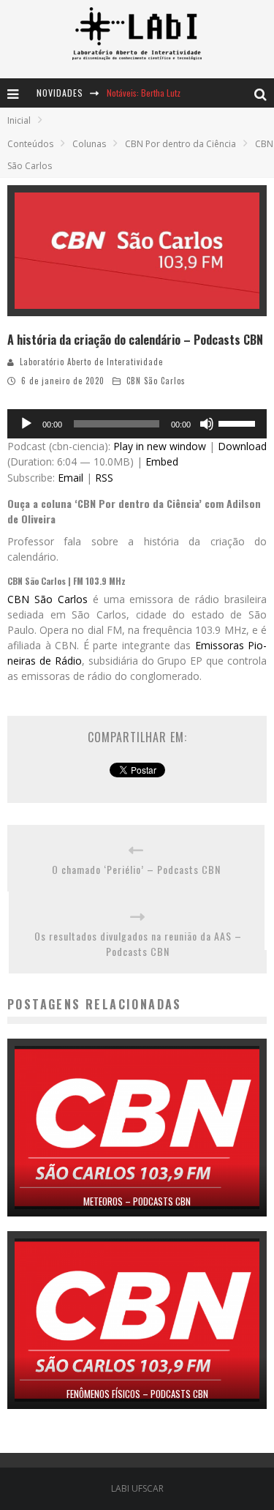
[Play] (26, 423)
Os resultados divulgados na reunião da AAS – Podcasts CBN (138, 943)
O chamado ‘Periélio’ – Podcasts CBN (136, 869)
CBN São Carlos (156, 380)
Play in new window (159, 446)
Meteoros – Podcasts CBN (137, 1201)
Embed (161, 461)
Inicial (19, 120)
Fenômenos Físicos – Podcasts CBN (137, 1393)
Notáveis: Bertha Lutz (143, 92)
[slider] (238, 422)
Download (242, 446)
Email (70, 478)
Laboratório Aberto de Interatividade (91, 361)
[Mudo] (206, 423)
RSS (104, 478)
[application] (137, 423)
